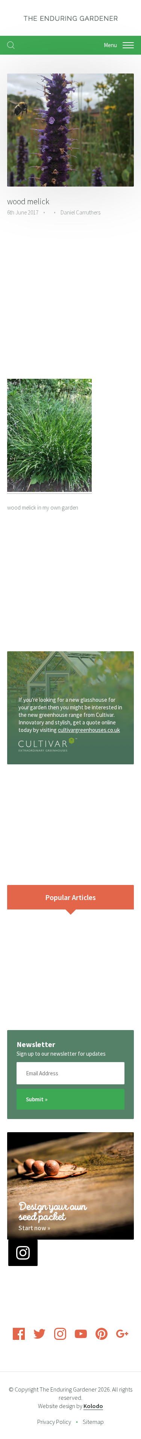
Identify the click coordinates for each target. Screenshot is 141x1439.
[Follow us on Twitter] (39, 1337)
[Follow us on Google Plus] (122, 1337)
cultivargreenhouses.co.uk (89, 729)
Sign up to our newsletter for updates (61, 1053)
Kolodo (93, 1406)
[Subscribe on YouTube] (81, 1337)
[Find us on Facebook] (19, 1337)
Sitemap (93, 1421)
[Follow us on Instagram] (60, 1337)
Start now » (34, 1228)
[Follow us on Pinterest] (102, 1337)
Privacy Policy (54, 1421)
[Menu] (128, 45)
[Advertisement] (70, 298)
